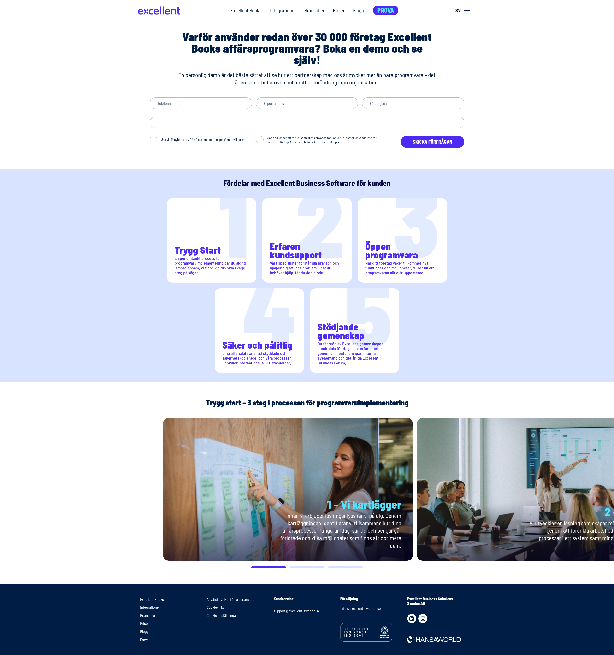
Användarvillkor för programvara (230, 599)
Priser (339, 10)
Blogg (358, 10)
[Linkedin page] (411, 618)
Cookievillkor (216, 607)
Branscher (314, 10)
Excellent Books (245, 10)
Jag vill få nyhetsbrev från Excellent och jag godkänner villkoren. (203, 139)
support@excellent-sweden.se (297, 610)
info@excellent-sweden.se (360, 608)
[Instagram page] (422, 618)
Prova (385, 10)
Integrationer (283, 10)
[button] (268, 567)
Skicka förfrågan (432, 142)
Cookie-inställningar (222, 615)
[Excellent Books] (159, 10)
